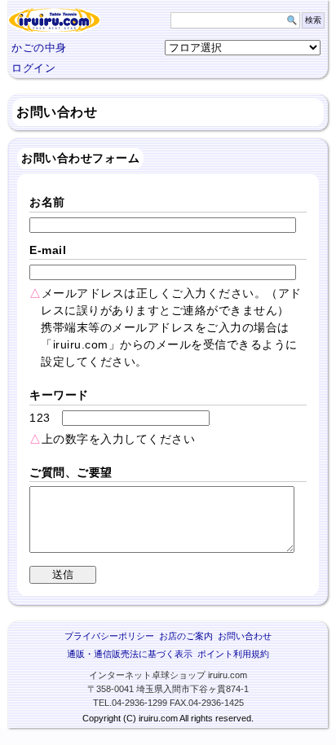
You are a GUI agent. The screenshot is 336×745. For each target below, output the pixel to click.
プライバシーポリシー (109, 636)
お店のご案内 (186, 636)
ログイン (33, 68)
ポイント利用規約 (233, 654)
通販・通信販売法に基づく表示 (129, 654)
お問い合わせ (245, 636)
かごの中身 (39, 48)
